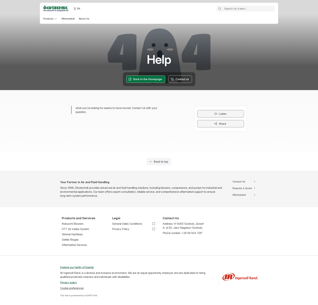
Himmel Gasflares (72, 234)
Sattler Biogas (70, 239)
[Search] (220, 9)
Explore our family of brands (77, 267)
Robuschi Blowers (72, 223)
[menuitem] (50, 18)
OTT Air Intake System (75, 229)
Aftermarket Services (74, 245)
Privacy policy (68, 282)
